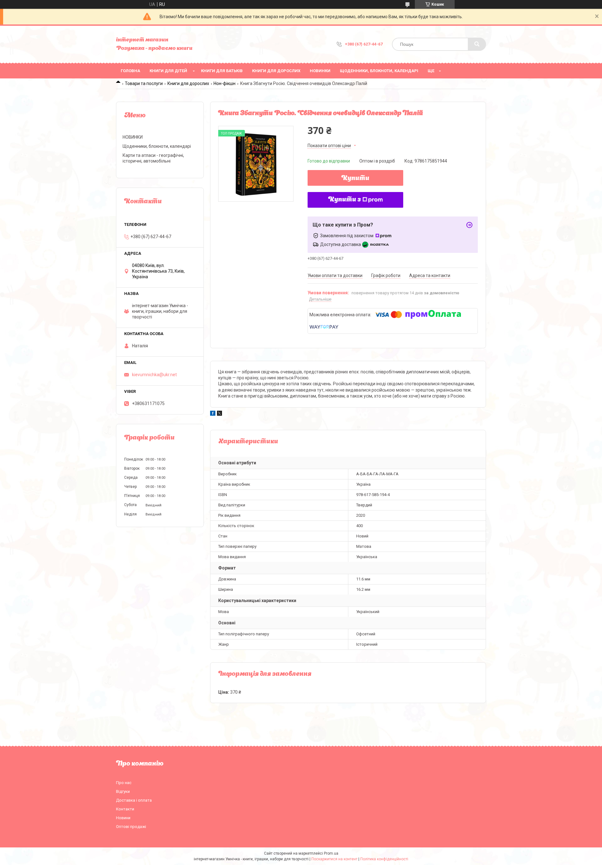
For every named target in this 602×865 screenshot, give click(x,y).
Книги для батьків (222, 70)
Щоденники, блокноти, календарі (379, 70)
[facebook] (212, 414)
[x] (219, 414)
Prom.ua (331, 853)
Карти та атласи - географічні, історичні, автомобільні (153, 158)
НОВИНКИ (320, 70)
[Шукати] (477, 44)
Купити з (344, 200)
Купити (355, 178)
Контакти (125, 809)
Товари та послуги (144, 83)
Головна (130, 70)
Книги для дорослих (276, 70)
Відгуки (123, 791)
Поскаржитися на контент (334, 859)
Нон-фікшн (224, 83)
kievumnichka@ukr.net (154, 374)
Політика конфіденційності (384, 859)
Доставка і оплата (134, 800)
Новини (123, 817)
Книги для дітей (168, 70)
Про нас (123, 782)
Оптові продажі (131, 826)
